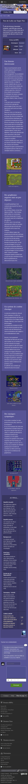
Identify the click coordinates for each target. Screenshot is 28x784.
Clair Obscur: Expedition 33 (6, 713)
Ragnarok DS (3, 706)
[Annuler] (14, 680)
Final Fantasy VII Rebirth (6, 728)
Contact (6, 696)
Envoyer (16, 685)
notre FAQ (12, 657)
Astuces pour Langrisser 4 (6, 745)
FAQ (12, 696)
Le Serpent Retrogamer (5, 756)
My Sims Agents (4, 711)
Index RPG (7, 12)
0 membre (9, 782)
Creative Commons (5, 773)
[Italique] (11, 680)
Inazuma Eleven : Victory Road (7, 709)
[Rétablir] (18, 680)
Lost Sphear (3, 732)
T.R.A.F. (2, 760)
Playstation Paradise (5, 762)
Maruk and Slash (4, 764)
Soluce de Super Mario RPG (6, 743)
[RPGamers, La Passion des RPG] (9, 7)
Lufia (11, 20)
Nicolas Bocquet (11, 777)
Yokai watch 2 (3, 708)
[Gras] (8, 680)
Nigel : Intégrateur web (5, 758)
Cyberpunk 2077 (4, 726)
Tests (4, 15)
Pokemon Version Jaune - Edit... (7, 730)
